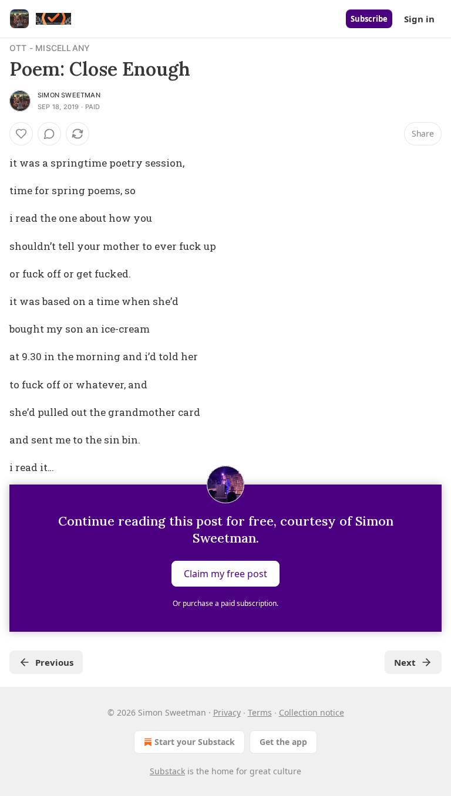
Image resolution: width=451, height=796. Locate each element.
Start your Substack (194, 741)
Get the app (283, 741)
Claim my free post (225, 573)
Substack (167, 771)
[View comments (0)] (49, 133)
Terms (260, 712)
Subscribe (369, 18)
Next (405, 662)
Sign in (419, 19)
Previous (54, 662)
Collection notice (311, 712)
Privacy (227, 712)
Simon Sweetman (69, 95)
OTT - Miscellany (49, 48)
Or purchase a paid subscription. (225, 603)
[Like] (21, 133)
